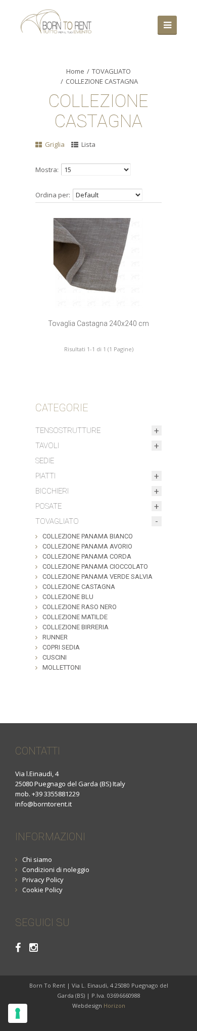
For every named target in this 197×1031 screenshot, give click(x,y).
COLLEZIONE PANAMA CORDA (86, 556)
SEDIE (44, 460)
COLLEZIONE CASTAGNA (102, 81)
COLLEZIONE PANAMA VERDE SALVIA (97, 576)
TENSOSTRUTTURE (68, 430)
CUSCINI (54, 657)
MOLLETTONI (61, 667)
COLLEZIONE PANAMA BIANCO (87, 536)
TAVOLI (47, 445)
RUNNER (55, 637)
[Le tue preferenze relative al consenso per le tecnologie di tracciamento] (17, 1013)
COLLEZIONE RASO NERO (79, 607)
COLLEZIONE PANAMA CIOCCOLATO (95, 566)
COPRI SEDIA (61, 647)
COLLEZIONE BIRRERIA (75, 627)
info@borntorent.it (43, 803)
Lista (87, 144)
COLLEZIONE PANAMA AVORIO (87, 546)
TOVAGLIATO (111, 71)
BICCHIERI (52, 491)
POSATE (48, 506)
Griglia (54, 144)
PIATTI (45, 475)
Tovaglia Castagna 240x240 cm (98, 323)
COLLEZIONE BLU (67, 597)
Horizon (114, 1005)
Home (75, 71)
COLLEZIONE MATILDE (75, 617)
